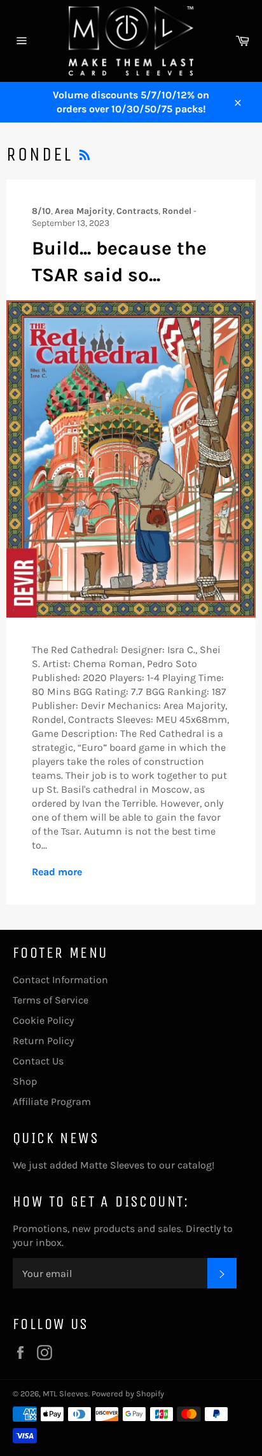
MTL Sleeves (65, 1393)
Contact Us (38, 1061)
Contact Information (60, 980)
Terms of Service (50, 1000)
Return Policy (43, 1041)
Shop (25, 1081)
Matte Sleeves (112, 1165)
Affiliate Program (52, 1101)
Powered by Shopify (128, 1393)
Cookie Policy (43, 1020)
